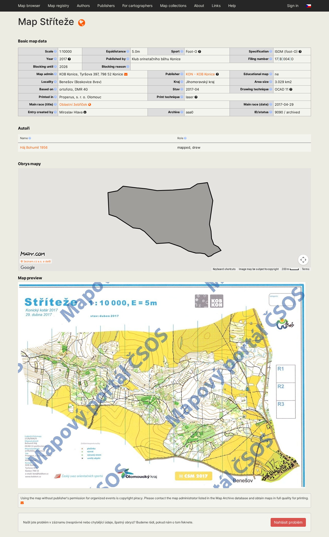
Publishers (106, 5)
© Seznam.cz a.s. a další (36, 261)
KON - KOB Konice (200, 74)
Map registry (58, 5)
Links (216, 5)
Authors (83, 5)
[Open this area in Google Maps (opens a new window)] (27, 267)
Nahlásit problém (288, 522)
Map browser (29, 5)
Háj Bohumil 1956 (34, 147)
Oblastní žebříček (73, 104)
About (199, 5)
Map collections (173, 5)
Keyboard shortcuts (224, 269)
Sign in (292, 5)
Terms (305, 269)
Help (232, 5)
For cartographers (137, 5)
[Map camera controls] (303, 260)
